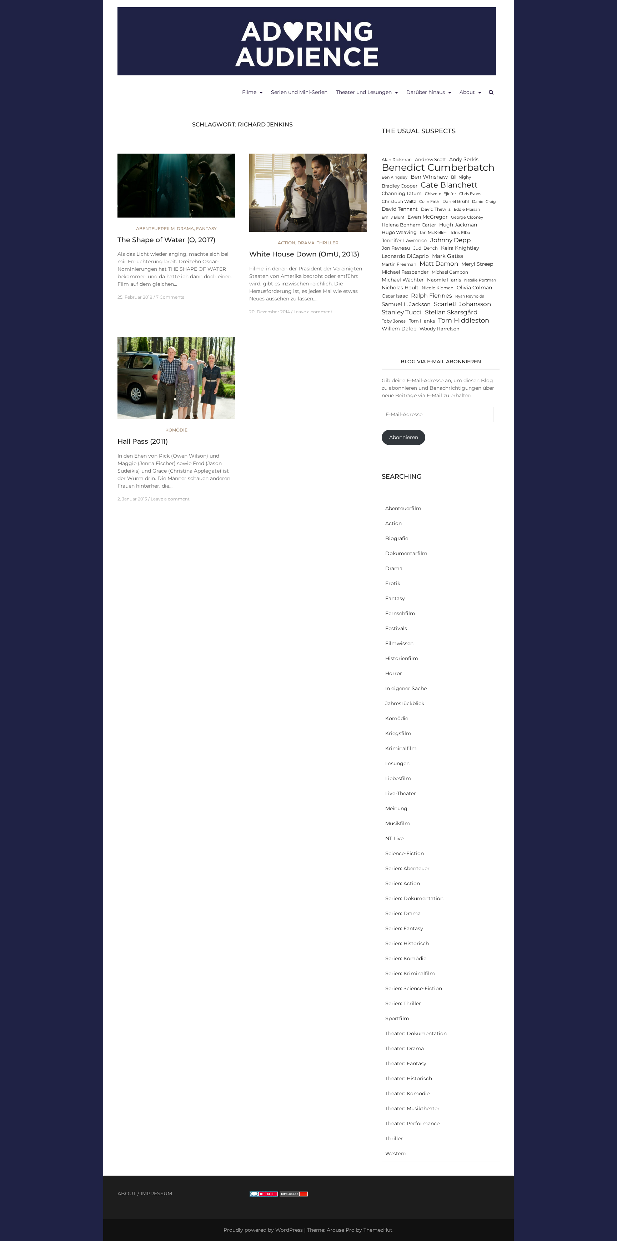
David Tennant (400, 209)
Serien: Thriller (403, 1003)
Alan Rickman (397, 159)
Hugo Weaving (399, 232)
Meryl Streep (477, 264)
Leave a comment (313, 311)
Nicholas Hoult (400, 287)
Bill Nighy (461, 177)
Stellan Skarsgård (451, 312)
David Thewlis (436, 209)
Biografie (396, 538)
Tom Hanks (422, 321)
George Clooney (467, 217)
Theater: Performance (412, 1123)
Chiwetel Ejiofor (440, 193)
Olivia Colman (474, 287)
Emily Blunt (393, 217)
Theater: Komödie (407, 1093)
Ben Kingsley (394, 177)
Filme (249, 92)
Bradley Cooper (399, 186)
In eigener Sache (406, 688)
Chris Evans (470, 193)
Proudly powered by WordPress (263, 1230)
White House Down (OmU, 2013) (304, 254)
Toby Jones (394, 321)
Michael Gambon (450, 272)
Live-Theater (400, 793)
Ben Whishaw (429, 176)
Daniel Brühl (455, 201)
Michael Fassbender (405, 272)
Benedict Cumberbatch (438, 167)
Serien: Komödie (405, 958)
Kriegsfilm (398, 733)
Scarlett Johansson (462, 304)
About (467, 92)
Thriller (327, 242)
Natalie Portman (480, 280)
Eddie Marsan (467, 209)
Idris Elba (460, 232)
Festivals (396, 628)
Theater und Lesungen (364, 92)
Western (395, 1153)
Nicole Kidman (437, 287)
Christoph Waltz (399, 201)
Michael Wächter (403, 280)
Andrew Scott (430, 159)
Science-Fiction (404, 853)
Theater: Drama (404, 1048)
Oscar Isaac (395, 296)
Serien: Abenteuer (407, 868)
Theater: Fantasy (405, 1063)
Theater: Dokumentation (416, 1033)
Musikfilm (397, 823)
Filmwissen (399, 643)
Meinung (396, 808)
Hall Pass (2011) (142, 441)
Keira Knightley (460, 248)
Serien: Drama (403, 913)
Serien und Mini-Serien (299, 92)
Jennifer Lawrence (404, 240)
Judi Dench (425, 248)
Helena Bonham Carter (409, 225)
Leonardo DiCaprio (405, 256)
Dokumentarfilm (406, 553)
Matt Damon (439, 263)
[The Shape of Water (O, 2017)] (176, 188)
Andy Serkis (463, 159)
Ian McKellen (433, 232)
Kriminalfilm (401, 748)
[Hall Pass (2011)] (176, 381)
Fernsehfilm (400, 613)
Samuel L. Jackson (406, 304)
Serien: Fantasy (404, 928)
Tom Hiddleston (463, 320)
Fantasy (206, 228)
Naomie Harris (444, 280)
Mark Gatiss (447, 256)
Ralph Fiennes (431, 295)
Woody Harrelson (440, 329)
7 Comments (170, 297)
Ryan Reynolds (469, 296)
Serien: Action (402, 883)
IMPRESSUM (156, 1193)
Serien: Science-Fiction (413, 988)
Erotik (392, 583)
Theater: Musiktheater (412, 1108)
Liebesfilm (398, 778)
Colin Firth (429, 201)
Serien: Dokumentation (414, 898)
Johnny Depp (450, 240)
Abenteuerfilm (155, 228)
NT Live (394, 838)
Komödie (176, 430)
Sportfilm (397, 1018)
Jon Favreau (396, 248)
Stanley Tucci (402, 312)
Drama (185, 228)
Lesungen (397, 763)
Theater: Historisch (408, 1078)
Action (286, 242)
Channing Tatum (402, 193)
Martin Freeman (399, 264)
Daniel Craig (484, 201)
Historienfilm (401, 658)
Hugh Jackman (458, 225)
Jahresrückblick (404, 703)
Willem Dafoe (399, 329)
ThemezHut (377, 1230)
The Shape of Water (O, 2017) (166, 240)
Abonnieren (403, 437)
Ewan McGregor (427, 217)
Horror (393, 673)
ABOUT (126, 1193)
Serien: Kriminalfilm (410, 973)
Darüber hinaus (425, 92)
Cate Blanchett (449, 185)
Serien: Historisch (407, 943)
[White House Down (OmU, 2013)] (308, 196)
